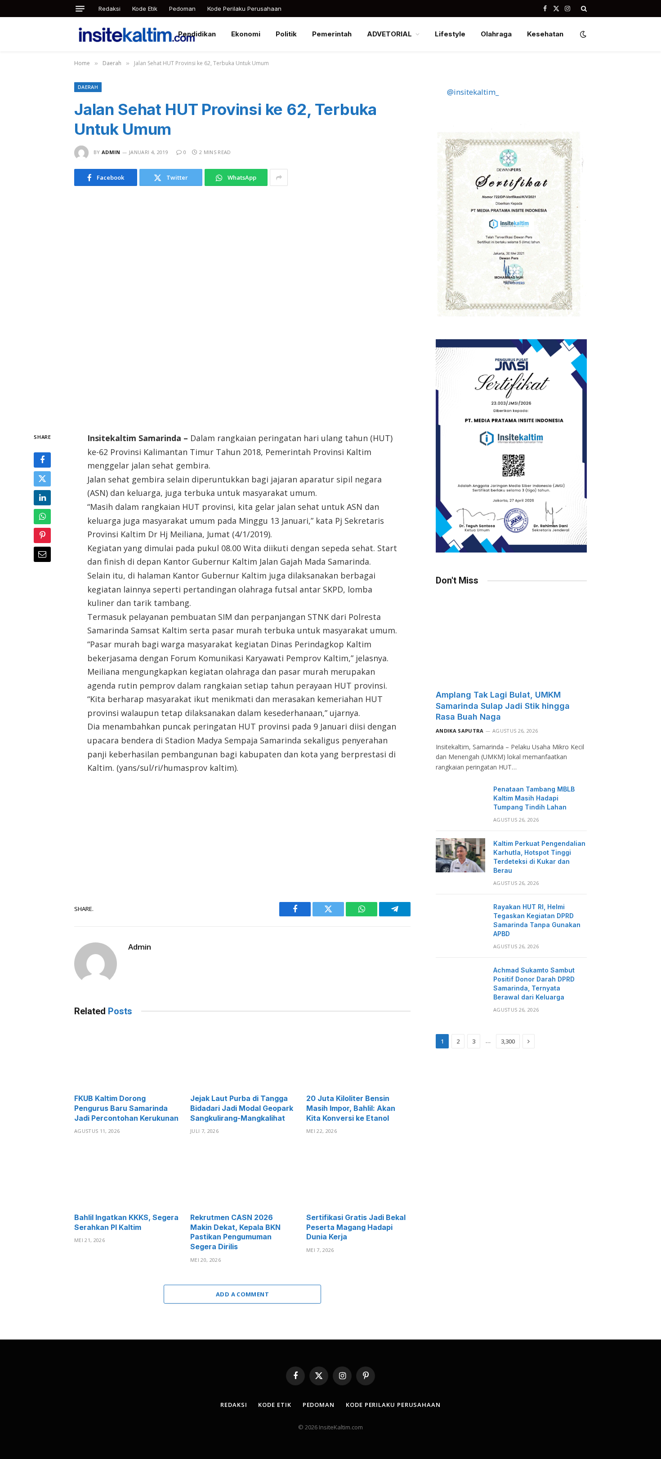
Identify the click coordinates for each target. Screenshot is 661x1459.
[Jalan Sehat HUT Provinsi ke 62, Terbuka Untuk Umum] (242, 307)
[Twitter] (42, 478)
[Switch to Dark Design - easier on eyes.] (582, 34)
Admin (111, 152)
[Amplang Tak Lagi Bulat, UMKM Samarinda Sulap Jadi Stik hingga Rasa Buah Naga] (511, 639)
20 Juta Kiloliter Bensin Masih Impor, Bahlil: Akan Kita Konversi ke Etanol (350, 1108)
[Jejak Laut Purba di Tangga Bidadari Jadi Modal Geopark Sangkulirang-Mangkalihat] (242, 1057)
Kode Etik (144, 8)
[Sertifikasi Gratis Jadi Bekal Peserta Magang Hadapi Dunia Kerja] (358, 1176)
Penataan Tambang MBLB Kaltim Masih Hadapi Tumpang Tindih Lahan (534, 798)
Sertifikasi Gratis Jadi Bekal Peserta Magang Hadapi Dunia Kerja (356, 1227)
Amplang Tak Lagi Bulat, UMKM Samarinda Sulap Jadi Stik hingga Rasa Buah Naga (503, 705)
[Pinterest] (42, 535)
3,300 (508, 1041)
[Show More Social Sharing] (279, 177)
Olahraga (496, 34)
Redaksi (109, 8)
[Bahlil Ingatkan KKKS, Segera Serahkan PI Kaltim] (126, 1176)
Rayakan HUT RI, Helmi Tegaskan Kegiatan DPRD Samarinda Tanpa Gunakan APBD (537, 920)
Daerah (88, 87)
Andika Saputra (460, 730)
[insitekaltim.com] (136, 34)
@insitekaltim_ (473, 92)
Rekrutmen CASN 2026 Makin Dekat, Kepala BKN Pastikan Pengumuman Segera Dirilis (235, 1232)
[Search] (583, 8)
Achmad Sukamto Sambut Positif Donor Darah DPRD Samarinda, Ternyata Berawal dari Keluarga (534, 983)
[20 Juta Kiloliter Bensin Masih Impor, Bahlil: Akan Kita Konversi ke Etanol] (358, 1057)
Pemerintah (332, 34)
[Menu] (80, 8)
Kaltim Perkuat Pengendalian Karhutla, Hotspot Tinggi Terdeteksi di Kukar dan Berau (539, 857)
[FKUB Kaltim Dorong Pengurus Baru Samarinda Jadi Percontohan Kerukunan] (126, 1057)
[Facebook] (42, 460)
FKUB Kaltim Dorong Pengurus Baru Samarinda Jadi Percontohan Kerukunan (126, 1108)
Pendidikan (197, 34)
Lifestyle (450, 34)
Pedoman (182, 8)
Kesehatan (545, 34)
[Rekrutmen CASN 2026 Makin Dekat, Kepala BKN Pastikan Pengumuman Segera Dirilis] (242, 1176)
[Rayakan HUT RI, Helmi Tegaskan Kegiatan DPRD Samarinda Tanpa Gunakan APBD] (460, 919)
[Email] (42, 554)
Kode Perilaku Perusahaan (244, 8)
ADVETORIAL (389, 34)
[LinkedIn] (42, 497)
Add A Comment (242, 1294)
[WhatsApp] (42, 516)
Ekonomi (245, 34)
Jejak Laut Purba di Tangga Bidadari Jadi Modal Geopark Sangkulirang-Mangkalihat (241, 1108)
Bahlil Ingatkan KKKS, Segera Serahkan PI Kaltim (126, 1222)
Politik (286, 34)
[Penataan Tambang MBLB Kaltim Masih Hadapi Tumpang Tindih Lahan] (460, 801)
